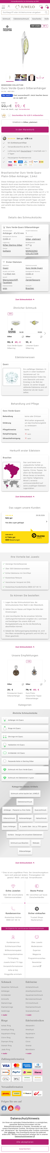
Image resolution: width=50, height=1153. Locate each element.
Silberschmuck (9, 818)
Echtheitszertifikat (13, 946)
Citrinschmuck (32, 1003)
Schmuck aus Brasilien (19, 843)
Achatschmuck (32, 987)
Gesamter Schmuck (9, 987)
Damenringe (6, 1003)
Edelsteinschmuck (21, 19)
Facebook (4, 1108)
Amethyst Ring (7, 1029)
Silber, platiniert (33, 239)
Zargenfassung (33, 280)
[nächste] (44, 333)
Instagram (17, 1108)
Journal (35, 966)
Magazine (37, 954)
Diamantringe (7, 1007)
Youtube (10, 1108)
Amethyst (30, 1029)
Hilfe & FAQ (13, 970)
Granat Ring (6, 1045)
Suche (46, 12)
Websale (36, 843)
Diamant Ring (7, 1041)
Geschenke (36, 19)
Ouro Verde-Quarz (34, 268)
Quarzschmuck (40, 810)
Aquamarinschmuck (34, 995)
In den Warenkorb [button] (25, 129)
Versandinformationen (13, 966)
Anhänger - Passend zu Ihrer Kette (17, 810)
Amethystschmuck (34, 991)
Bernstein (30, 1037)
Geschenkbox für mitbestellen (27, 115)
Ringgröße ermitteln (13, 974)
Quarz (5, 268)
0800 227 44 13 (13, 920)
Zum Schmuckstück (23, 299)
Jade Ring (5, 1049)
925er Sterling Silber (12, 245)
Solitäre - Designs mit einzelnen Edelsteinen (25, 835)
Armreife (5, 999)
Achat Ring (6, 1025)
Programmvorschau (36, 958)
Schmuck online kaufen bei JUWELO (25, 794)
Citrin (28, 1041)
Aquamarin (30, 1033)
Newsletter (37, 962)
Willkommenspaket (13, 950)
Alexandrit (30, 1025)
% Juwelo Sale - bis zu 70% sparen (33, 826)
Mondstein (30, 1049)
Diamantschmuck (33, 1007)
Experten (37, 950)
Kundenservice (13, 942)
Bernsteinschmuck (34, 999)
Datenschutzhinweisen (24, 1136)
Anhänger (5, 991)
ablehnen (11, 1132)
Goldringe (5, 1011)
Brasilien (30, 288)
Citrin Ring (6, 1037)
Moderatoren (37, 946)
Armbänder (6, 995)
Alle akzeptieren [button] (24, 1142)
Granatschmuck (32, 1011)
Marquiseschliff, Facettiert (10, 281)
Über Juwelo (36, 942)
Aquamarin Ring (8, 1033)
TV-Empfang (13, 958)
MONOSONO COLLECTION (32, 252)
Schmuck (6, 19)
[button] (3, 6)
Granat (29, 1045)
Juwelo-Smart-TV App (13, 962)
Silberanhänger (25, 851)
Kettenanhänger (25, 818)
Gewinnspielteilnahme (13, 954)
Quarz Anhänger (9, 826)
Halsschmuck (41, 818)
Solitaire (7, 251)
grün (5, 288)
